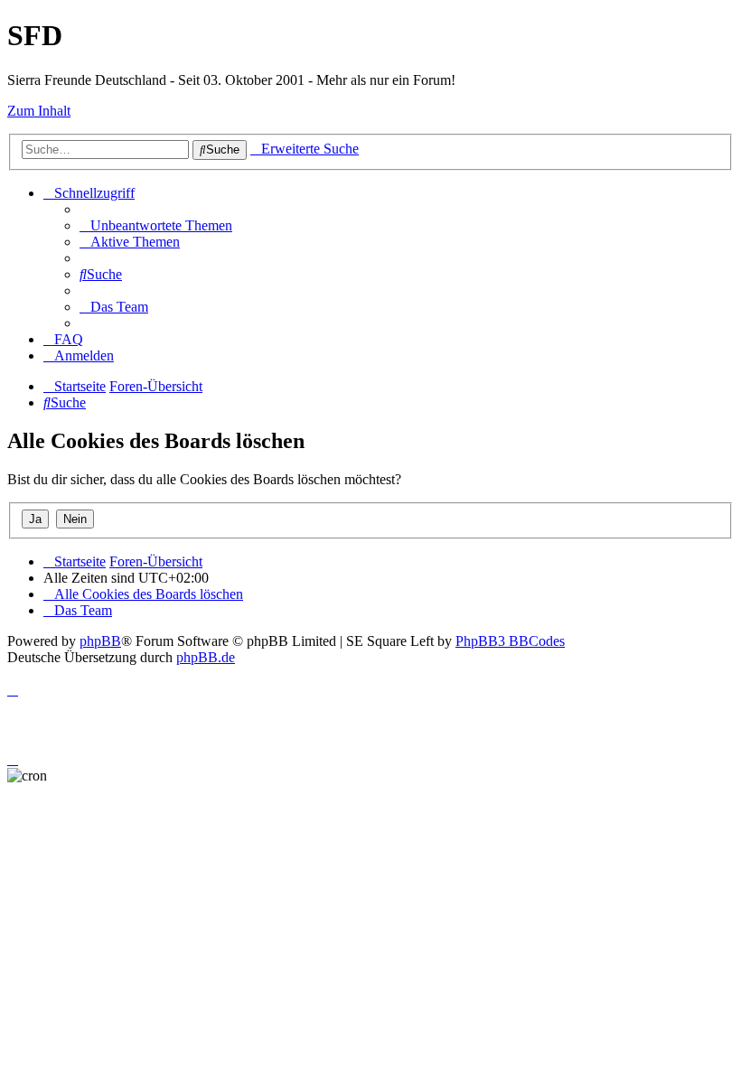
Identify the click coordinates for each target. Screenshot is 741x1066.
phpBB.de (205, 657)
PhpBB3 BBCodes (510, 641)
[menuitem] (156, 225)
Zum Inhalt (38, 110)
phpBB (100, 641)
